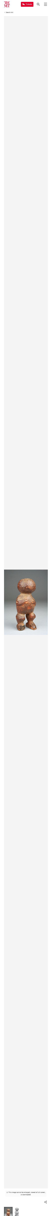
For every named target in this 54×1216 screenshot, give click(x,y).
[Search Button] (38, 4)
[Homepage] (7, 4)
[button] (45, 1202)
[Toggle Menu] (45, 4)
